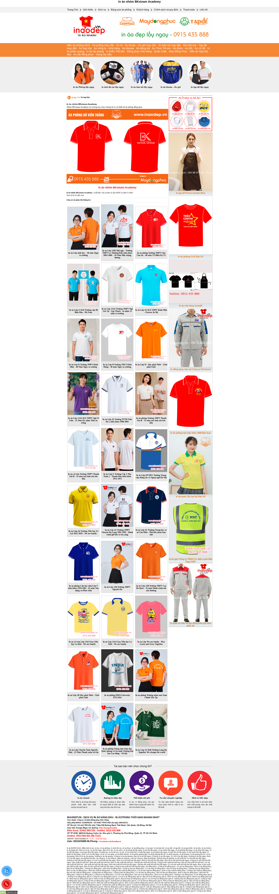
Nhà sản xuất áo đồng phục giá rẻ (110, 883)
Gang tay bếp (104, 54)
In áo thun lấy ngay (201, 850)
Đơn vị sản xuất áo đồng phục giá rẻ (139, 883)
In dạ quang (184, 854)
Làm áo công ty (137, 858)
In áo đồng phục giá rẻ (203, 875)
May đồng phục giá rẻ (175, 887)
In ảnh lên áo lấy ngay (113, 87)
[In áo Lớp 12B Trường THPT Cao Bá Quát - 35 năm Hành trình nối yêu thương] (151, 561)
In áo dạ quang (95, 51)
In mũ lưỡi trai (180, 858)
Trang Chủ (72, 9)
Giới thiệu (88, 9)
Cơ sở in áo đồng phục (124, 875)
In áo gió (149, 848)
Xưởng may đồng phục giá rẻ (150, 889)
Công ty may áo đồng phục (133, 869)
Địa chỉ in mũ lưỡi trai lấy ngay (177, 860)
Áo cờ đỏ (200, 48)
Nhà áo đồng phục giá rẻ (114, 887)
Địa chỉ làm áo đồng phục (167, 873)
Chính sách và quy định (166, 9)
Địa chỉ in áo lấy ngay (142, 856)
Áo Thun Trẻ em (161, 48)
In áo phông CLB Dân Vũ (190, 256)
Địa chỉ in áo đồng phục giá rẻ (154, 877)
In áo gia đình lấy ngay (89, 852)
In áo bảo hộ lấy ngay (141, 87)
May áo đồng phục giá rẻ (135, 887)
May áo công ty (123, 858)
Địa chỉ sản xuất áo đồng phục (79, 873)
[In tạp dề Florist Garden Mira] (190, 161)
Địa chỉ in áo (108, 850)
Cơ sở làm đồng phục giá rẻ (88, 893)
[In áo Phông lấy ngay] (83, 84)
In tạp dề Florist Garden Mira (190, 193)
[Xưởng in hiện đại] (112, 795)
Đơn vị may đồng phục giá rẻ (126, 889)
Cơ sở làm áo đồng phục (145, 873)
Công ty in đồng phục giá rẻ (116, 891)
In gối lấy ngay (144, 852)
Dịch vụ (102, 9)
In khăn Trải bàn (115, 51)
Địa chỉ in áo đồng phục (144, 875)
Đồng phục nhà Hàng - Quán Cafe (147, 51)
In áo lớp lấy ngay (150, 850)
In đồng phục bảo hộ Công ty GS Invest (191, 369)
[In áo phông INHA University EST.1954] (117, 670)
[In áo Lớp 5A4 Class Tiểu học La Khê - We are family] (117, 617)
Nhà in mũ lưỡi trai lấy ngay (153, 860)
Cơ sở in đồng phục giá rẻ (93, 891)
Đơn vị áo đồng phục (203, 866)
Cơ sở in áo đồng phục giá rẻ (129, 877)
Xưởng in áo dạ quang (104, 856)
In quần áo (103, 852)
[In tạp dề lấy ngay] (199, 84)
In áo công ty (111, 858)
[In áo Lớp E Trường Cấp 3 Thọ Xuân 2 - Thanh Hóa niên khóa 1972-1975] (117, 449)
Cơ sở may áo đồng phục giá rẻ (160, 879)
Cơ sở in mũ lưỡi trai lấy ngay (104, 860)
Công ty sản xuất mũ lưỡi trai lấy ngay (130, 866)
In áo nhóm (206, 848)
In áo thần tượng (122, 854)
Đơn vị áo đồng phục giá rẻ (92, 887)
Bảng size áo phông (121, 9)
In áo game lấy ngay (159, 852)
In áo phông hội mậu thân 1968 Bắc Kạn (190, 433)
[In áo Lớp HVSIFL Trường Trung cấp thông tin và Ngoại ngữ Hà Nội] (151, 450)
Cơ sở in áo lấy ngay (179, 856)
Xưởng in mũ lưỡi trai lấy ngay (79, 860)
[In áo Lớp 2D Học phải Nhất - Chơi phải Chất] (83, 670)
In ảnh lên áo (116, 848)
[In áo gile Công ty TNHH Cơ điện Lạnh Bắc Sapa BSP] (190, 528)
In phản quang (172, 854)
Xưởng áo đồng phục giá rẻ (190, 885)
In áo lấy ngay (101, 839)
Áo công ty (100, 858)
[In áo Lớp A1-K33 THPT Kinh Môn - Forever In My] (151, 285)
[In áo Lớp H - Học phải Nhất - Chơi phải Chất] (151, 339)
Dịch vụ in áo (84, 850)
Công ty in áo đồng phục (104, 875)
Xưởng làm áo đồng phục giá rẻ (123, 881)
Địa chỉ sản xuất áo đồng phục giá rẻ (169, 883)
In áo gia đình (187, 848)
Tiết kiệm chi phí (142, 798)
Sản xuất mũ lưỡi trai (80, 862)
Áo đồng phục (151, 866)
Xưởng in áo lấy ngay (197, 856)
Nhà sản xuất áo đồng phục (99, 871)
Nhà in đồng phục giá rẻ (195, 889)
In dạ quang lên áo (197, 854)
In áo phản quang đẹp (138, 854)
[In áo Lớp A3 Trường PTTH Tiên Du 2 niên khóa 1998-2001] (117, 394)
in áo (92, 839)
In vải (122, 852)
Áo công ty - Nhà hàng (107, 48)
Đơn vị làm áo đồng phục (188, 873)
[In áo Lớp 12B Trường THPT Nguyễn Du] (117, 562)
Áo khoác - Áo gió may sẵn (140, 45)
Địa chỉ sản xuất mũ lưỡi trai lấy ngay (98, 866)
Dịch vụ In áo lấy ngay (90, 854)
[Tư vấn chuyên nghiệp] (170, 795)
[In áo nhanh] (83, 795)
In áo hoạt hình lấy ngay (196, 852)
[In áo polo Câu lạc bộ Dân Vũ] (190, 465)
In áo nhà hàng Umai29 (190, 305)
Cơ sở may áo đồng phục (155, 869)
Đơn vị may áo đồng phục (77, 871)
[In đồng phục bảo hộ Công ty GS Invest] (190, 337)
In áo (74, 97)
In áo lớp (197, 848)
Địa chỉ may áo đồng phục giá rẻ (134, 879)
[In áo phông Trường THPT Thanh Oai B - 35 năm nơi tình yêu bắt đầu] (151, 393)
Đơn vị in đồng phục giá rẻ (161, 891)
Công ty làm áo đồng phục (124, 873)
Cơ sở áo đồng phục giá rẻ (166, 885)
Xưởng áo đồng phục (93, 869)
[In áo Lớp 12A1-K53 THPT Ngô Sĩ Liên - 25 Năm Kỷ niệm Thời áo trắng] (83, 393)
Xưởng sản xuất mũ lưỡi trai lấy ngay (152, 864)
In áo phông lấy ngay (184, 850)
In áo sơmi (118, 850)
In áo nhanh (84, 798)
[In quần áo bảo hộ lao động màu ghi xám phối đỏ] (190, 592)
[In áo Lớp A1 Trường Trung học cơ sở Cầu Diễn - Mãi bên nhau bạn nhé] (151, 505)
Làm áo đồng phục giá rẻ (156, 887)
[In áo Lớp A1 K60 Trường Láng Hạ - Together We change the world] (151, 725)
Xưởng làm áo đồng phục (102, 873)
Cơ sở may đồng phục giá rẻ (78, 889)
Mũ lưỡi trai (189, 45)
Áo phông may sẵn (103, 45)
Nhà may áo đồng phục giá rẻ (81, 879)
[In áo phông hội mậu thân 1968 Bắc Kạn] (190, 401)
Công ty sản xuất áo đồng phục (124, 871)
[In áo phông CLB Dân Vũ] (190, 225)
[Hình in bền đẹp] (199, 795)
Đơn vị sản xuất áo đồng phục (174, 871)
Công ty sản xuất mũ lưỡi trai (169, 862)
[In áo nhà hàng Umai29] (190, 281)
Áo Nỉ (119, 45)
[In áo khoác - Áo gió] (170, 84)
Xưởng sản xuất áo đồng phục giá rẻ (116, 885)
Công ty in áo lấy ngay (161, 856)
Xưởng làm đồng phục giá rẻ (111, 893)
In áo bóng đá (72, 850)
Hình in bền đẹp (200, 798)
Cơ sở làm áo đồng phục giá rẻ (149, 881)
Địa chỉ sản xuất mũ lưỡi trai (192, 862)
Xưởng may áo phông (165, 858)
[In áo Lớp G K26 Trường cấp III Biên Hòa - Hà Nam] (83, 285)
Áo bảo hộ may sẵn (169, 45)
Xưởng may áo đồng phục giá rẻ (187, 879)
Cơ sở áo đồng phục (185, 866)
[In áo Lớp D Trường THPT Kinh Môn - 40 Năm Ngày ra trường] (83, 339)
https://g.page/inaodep (108, 828)
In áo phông (105, 848)
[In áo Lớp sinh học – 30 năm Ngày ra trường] (83, 228)
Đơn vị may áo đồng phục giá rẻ (107, 879)
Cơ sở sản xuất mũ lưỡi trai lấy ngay (182, 864)
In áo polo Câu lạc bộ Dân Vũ (190, 496)
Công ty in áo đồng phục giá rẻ (105, 877)
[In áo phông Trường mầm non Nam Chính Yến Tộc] (151, 670)
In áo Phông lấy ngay (83, 87)
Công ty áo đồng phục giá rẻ (144, 885)
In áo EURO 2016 (74, 848)
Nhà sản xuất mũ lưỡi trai (100, 862)
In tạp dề (177, 848)
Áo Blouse (128, 48)
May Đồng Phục (178, 51)
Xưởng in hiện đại (113, 798)
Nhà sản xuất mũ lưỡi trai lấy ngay (122, 864)
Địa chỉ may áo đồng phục (177, 869)
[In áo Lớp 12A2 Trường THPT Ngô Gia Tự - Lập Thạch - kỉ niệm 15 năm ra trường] (117, 284)
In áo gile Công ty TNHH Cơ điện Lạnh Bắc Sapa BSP (190, 560)
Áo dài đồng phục (83, 54)
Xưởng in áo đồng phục (183, 875)
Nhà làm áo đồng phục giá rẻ (84, 883)
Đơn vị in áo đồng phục (164, 875)
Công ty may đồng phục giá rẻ (197, 887)
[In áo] (139, 42)
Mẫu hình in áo (88, 848)
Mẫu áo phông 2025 (78, 45)
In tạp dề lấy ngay (200, 87)
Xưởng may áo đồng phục (199, 869)
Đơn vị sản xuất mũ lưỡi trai (122, 862)
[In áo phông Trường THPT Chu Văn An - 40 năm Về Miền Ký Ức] (151, 228)
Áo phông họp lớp (88, 858)
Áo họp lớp (85, 48)
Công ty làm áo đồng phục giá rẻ (97, 881)
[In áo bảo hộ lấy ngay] (141, 84)
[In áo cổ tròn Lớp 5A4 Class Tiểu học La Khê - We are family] (83, 617)
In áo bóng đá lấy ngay (133, 850)
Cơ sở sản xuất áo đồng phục (149, 871)
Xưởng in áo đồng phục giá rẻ (79, 877)
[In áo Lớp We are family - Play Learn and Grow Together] (151, 617)
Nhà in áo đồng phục (85, 875)
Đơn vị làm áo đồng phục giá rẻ (175, 881)
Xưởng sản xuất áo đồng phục (199, 871)
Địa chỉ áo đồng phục (75, 869)
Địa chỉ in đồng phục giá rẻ (139, 891)
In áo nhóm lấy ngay (167, 850)
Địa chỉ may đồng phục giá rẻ (102, 889)
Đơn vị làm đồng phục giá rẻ (184, 891)
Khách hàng (142, 9)
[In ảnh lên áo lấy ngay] (112, 84)
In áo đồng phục (138, 848)
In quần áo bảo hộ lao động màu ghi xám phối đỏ (190, 624)
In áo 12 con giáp (107, 854)
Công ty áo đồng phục (167, 866)
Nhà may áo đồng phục (112, 869)
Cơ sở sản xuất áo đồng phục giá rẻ (87, 885)
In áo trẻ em (113, 852)
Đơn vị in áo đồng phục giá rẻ (179, 877)
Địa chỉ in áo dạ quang (85, 856)
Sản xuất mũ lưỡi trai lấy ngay (96, 864)
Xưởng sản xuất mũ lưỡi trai (145, 862)
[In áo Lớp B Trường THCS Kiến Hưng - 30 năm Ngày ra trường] (117, 339)
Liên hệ (204, 9)
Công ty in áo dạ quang (123, 856)
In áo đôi (168, 848)
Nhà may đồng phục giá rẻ (174, 889)
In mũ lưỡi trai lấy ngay (196, 858)
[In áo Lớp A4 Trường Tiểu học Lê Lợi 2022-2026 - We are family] (83, 506)
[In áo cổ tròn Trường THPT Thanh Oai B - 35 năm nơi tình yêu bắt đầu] (83, 449)
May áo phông (149, 858)
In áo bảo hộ (159, 848)
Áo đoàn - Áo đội (182, 48)
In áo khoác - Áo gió (171, 87)
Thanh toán (189, 9)
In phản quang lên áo (157, 854)
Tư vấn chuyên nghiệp (171, 798)
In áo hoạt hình (131, 852)
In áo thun (127, 848)
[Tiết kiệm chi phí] (141, 795)
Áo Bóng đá (143, 48)
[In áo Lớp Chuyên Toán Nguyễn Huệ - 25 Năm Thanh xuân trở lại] (83, 725)
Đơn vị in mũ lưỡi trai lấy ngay (129, 860)
